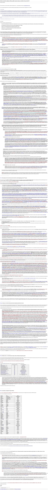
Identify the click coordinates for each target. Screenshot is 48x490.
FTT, (38, 208)
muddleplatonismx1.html (27, 5)
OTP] (4, 363)
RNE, (7, 58)
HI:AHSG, (26, 56)
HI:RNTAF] (3, 458)
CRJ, (33, 41)
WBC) (3, 407)
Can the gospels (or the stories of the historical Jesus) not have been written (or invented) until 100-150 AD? (20, 445)
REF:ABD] (30, 198)
